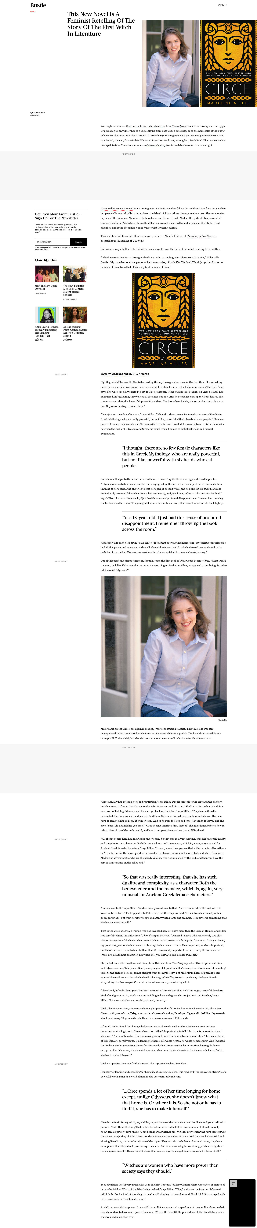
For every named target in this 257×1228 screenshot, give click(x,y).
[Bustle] (38, 5)
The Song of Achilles (199, 236)
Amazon (144, 374)
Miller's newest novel (117, 208)
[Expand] (232, 1181)
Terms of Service (79, 248)
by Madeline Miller (116, 374)
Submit (78, 242)
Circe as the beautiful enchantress (145, 126)
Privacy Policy (43, 249)
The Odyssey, (179, 126)
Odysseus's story (156, 145)
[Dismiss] (252, 1181)
